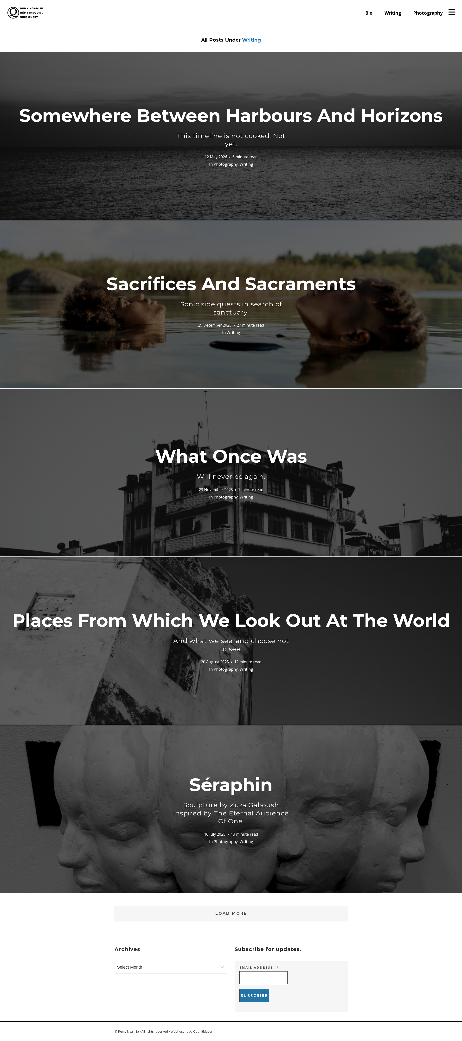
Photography (428, 13)
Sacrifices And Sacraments (231, 294)
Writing (393, 13)
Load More (231, 913)
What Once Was (231, 462)
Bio (368, 13)
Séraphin (231, 799)
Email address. (259, 967)
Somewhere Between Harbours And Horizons (231, 126)
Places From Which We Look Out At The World (231, 631)
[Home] (25, 13)
